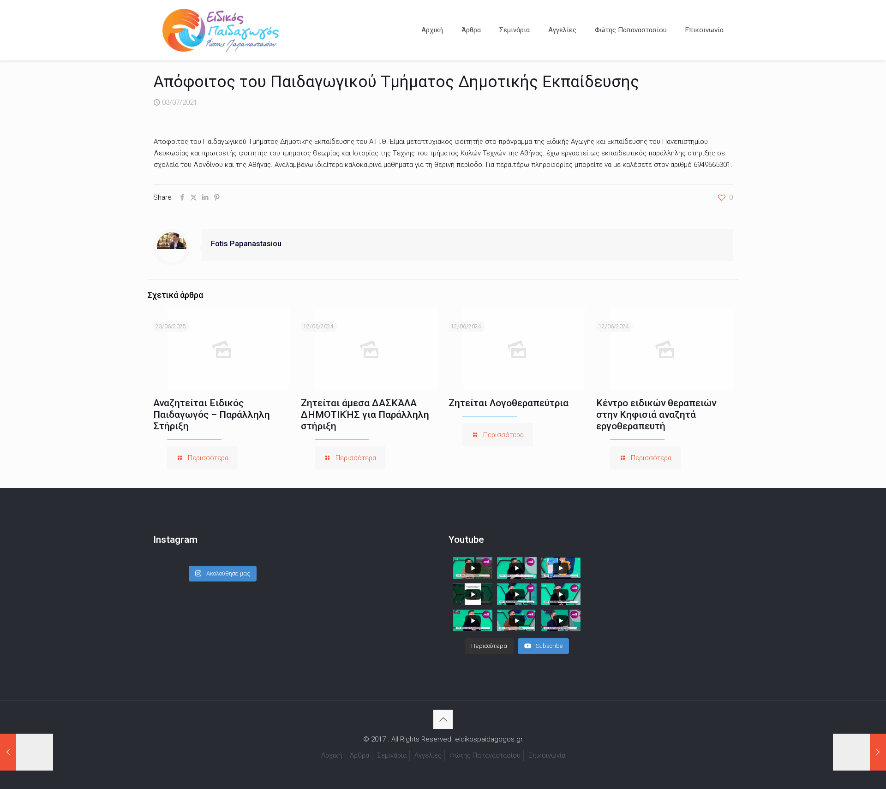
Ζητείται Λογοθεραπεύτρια (509, 403)
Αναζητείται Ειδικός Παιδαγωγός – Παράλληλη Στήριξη (211, 414)
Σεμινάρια (392, 755)
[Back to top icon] (443, 719)
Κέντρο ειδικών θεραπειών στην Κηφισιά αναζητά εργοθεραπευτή (656, 414)
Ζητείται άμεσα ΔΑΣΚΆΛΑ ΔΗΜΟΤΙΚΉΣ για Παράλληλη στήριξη (365, 414)
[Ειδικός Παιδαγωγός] (220, 30)
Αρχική (331, 755)
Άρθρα (359, 755)
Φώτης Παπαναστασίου (485, 755)
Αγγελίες (428, 755)
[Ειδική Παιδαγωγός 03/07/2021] (26, 752)
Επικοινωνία (546, 755)
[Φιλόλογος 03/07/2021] (859, 752)
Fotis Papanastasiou (246, 243)
